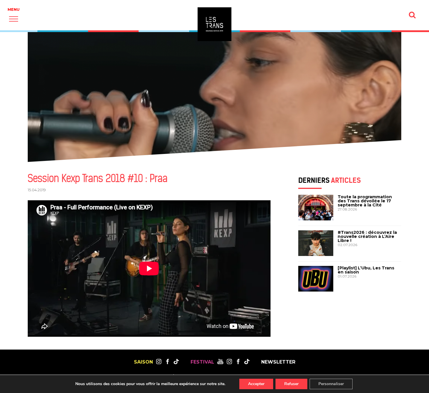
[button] (13, 19)
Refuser (291, 384)
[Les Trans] (214, 24)
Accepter (256, 384)
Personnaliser (331, 384)
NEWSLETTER (278, 362)
